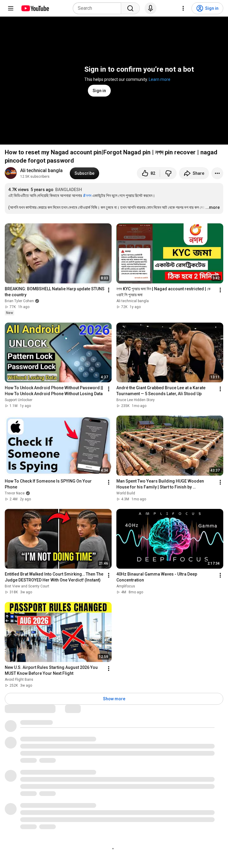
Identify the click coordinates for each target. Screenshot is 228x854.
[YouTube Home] (35, 8)
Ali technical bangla (41, 170)
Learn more (159, 79)
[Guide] (10, 8)
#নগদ (87, 195)
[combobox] (99, 8)
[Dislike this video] (168, 173)
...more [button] (212, 207)
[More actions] (217, 173)
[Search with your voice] (150, 8)
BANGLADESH (68, 189)
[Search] (130, 8)
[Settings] (183, 8)
